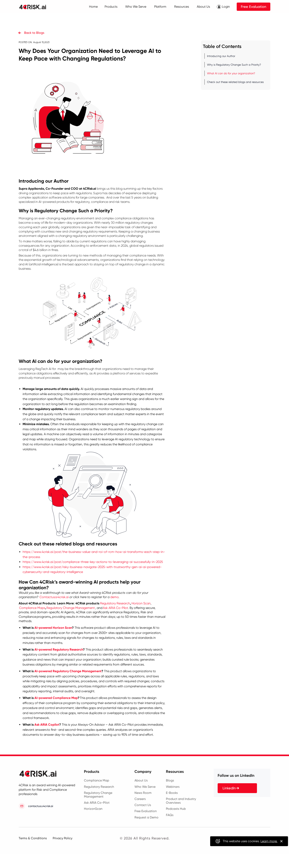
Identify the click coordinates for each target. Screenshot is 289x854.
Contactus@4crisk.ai (54, 597)
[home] (35, 6)
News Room (143, 793)
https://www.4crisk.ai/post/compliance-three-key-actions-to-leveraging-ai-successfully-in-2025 (93, 562)
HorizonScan (93, 809)
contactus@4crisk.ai (40, 806)
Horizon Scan (141, 603)
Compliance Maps (32, 608)
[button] (111, 6)
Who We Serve (145, 787)
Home (93, 6)
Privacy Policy (62, 838)
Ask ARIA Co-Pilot (115, 608)
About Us (141, 780)
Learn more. (268, 841)
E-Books (172, 793)
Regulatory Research (115, 603)
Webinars (172, 787)
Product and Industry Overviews (181, 800)
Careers (140, 799)
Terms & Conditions (33, 838)
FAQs (169, 815)
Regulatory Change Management (70, 608)
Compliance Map (96, 780)
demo (114, 597)
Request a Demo (146, 817)
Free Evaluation (253, 7)
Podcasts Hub (176, 809)
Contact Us (142, 805)
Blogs (170, 780)
